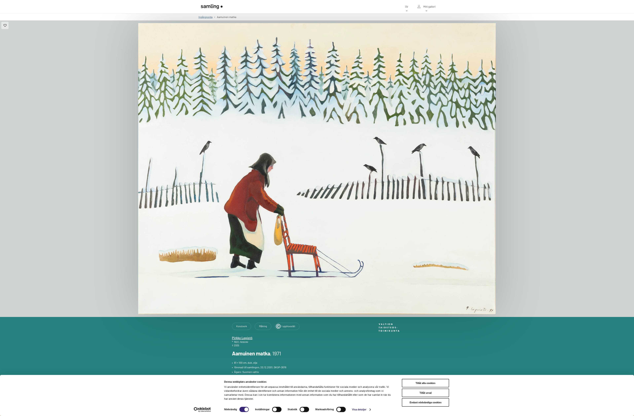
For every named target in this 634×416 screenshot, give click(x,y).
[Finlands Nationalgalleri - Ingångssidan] (212, 6)
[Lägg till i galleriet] (5, 25)
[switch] (277, 409)
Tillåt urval (426, 392)
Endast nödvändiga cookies (425, 402)
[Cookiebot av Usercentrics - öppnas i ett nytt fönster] (202, 409)
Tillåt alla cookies (425, 383)
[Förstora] (317, 168)
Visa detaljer (359, 409)
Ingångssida (205, 16)
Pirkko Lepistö (242, 338)
